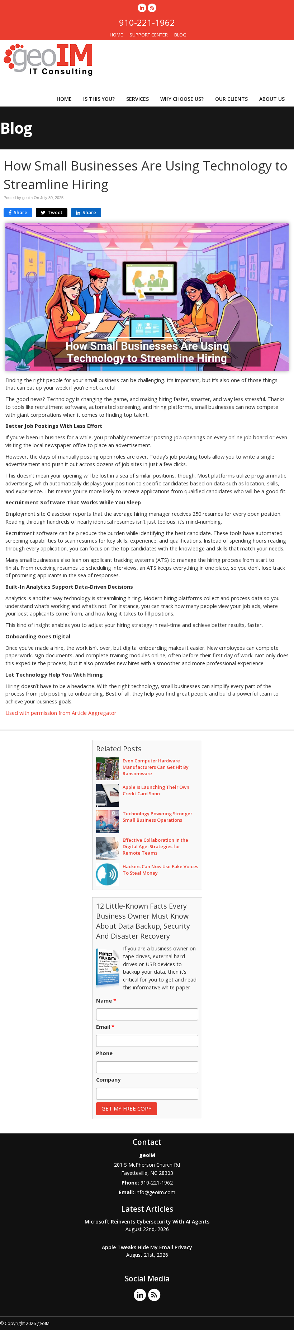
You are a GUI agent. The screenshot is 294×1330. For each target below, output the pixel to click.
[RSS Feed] (152, 7)
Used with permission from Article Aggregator (61, 713)
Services (137, 98)
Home (116, 34)
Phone (104, 1053)
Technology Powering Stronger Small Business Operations (157, 816)
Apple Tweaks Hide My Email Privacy (147, 1247)
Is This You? (99, 98)
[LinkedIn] (142, 7)
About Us (272, 98)
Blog (180, 34)
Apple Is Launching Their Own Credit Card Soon (156, 790)
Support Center (148, 34)
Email (105, 1027)
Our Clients (231, 98)
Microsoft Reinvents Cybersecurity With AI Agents (147, 1221)
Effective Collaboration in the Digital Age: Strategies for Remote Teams (155, 846)
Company (108, 1080)
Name (106, 1001)
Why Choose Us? (182, 98)
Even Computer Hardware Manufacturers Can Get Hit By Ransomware (156, 767)
